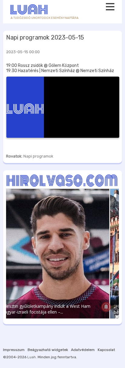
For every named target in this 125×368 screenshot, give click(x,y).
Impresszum (14, 350)
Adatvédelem (83, 350)
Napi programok (38, 156)
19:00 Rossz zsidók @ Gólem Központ (42, 65)
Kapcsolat (106, 350)
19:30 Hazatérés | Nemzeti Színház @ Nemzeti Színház (60, 70)
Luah (31, 357)
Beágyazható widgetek (48, 350)
